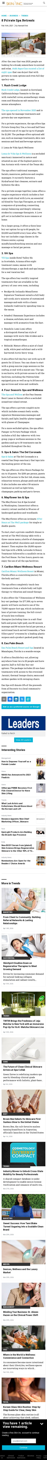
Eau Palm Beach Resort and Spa (17, 647)
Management (6, 758)
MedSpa (6, 1264)
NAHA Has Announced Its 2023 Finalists (16, 776)
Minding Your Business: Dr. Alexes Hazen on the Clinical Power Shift (20, 1313)
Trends (24, 16)
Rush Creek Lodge (11, 90)
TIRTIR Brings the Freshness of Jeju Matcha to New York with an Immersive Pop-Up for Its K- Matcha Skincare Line (23, 1024)
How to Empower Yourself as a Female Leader (16, 762)
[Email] (4, 699)
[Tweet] (22, 699)
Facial (5, 1402)
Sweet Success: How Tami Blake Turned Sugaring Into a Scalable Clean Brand (23, 1226)
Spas (5, 1350)
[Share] (10, 699)
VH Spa (5, 257)
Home (4, 16)
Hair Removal (9, 958)
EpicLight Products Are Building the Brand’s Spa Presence (17, 833)
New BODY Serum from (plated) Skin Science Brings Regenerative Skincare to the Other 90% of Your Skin (18, 848)
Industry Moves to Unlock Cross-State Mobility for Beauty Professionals (23, 1173)
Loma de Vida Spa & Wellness (17, 153)
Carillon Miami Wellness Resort (18, 571)
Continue (23, 1447)
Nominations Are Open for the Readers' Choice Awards (16, 862)
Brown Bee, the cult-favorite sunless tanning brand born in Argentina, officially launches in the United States (23, 1129)
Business (14, 16)
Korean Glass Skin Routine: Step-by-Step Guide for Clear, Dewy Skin (22, 1408)
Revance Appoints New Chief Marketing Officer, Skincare (15, 820)
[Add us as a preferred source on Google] (28, 699)
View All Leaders (23, 740)
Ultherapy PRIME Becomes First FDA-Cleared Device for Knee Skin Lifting (17, 791)
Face (3, 829)
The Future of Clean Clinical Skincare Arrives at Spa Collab (22, 1068)
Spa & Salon (7, 456)
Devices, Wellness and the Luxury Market (20, 1271)
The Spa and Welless (12, 394)
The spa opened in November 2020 (19, 110)
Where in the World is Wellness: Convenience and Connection (19, 1356)
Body (3, 842)
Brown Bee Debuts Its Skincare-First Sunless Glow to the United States (22, 1120)
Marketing (7, 912)
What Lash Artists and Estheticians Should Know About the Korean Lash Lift (17, 806)
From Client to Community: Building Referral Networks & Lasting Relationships (22, 920)
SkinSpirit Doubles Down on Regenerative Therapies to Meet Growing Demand (20, 966)
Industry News (6, 815)
